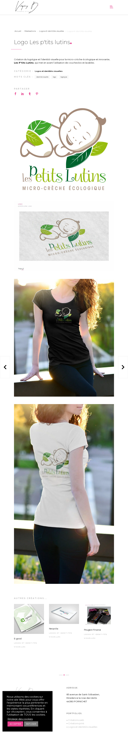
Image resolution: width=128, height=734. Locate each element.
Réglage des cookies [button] (20, 719)
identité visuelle (42, 77)
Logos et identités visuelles (48, 71)
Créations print (76, 723)
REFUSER (31, 724)
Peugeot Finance (92, 630)
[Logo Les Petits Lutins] (64, 236)
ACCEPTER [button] (15, 724)
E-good (18, 638)
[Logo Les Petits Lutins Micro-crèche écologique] (64, 149)
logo (54, 77)
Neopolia (53, 628)
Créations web (76, 720)
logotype (63, 77)
